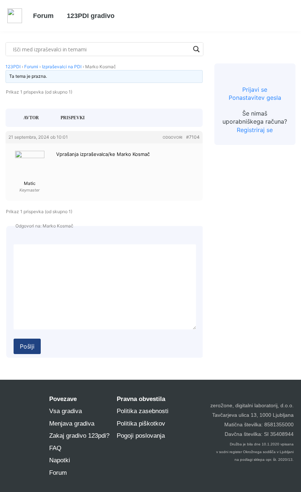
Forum (43, 15)
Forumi (31, 66)
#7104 (193, 137)
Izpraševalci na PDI (61, 66)
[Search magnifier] (196, 49)
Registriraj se (255, 130)
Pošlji (27, 346)
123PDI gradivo (91, 15)
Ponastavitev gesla (255, 97)
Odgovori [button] (172, 137)
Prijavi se (254, 89)
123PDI (13, 66)
